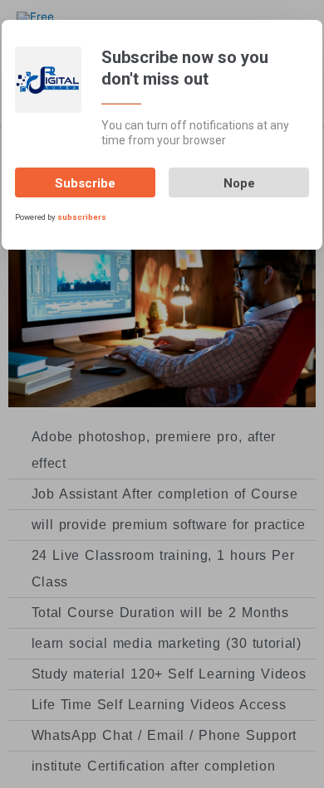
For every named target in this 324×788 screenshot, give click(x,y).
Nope (239, 183)
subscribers (81, 216)
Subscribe (85, 183)
